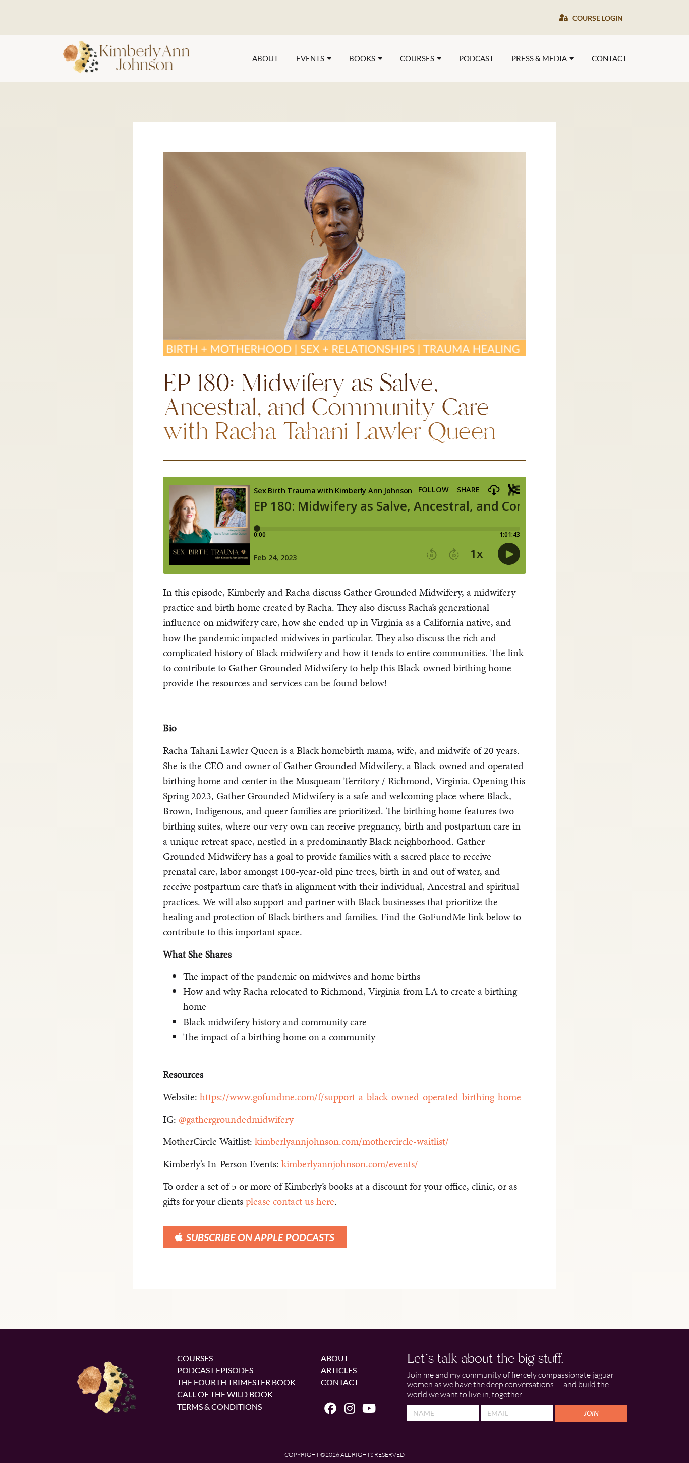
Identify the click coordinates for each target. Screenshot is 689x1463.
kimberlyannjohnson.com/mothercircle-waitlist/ (352, 1141)
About (265, 58)
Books (362, 58)
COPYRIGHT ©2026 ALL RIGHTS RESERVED (344, 1454)
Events (310, 58)
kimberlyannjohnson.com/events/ (349, 1164)
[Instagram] (349, 1408)
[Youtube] (369, 1408)
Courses (417, 58)
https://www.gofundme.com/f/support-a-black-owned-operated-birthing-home (360, 1097)
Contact (609, 58)
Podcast (476, 58)
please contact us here (290, 1201)
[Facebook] (330, 1408)
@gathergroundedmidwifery (236, 1119)
